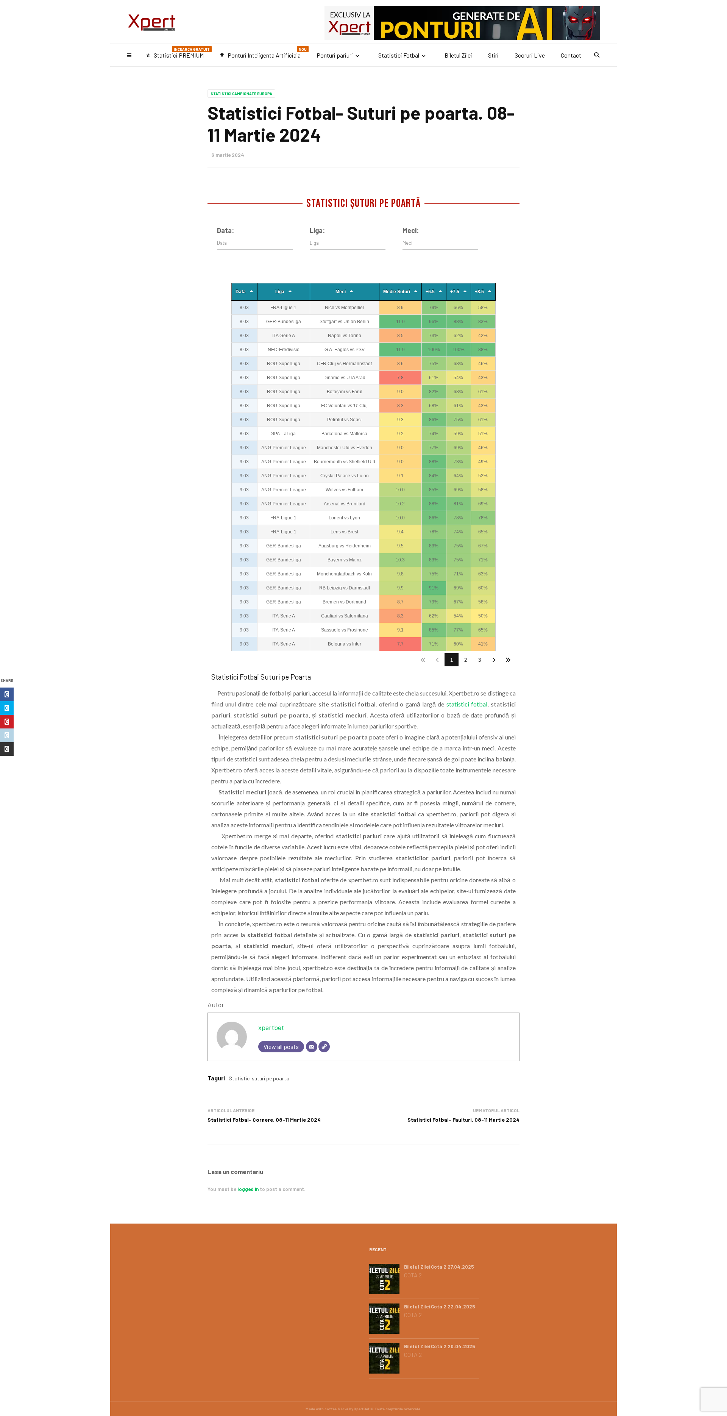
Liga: (317, 230)
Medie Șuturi (396, 291)
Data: (225, 230)
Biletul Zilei (458, 55)
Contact (571, 55)
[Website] (324, 1046)
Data (241, 291)
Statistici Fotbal (398, 55)
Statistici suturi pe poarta (259, 1078)
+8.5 (479, 291)
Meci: (411, 230)
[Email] (311, 1046)
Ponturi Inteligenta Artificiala (263, 53)
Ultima (508, 659)
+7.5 (454, 291)
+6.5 (430, 291)
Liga (279, 291)
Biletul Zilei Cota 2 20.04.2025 (439, 1346)
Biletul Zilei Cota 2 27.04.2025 (439, 1267)
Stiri (493, 55)
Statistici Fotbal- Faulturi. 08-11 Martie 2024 (463, 1119)
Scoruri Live (530, 55)
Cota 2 (413, 1275)
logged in (248, 1189)
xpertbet (271, 1027)
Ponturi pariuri (335, 55)
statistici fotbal (466, 704)
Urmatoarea (494, 659)
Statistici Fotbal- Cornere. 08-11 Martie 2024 (264, 1119)
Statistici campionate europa (241, 93)
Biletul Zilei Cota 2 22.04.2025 (439, 1306)
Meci (340, 291)
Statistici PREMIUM (178, 53)
